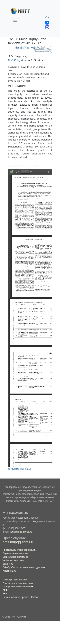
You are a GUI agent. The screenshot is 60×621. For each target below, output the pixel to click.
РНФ (4, 593)
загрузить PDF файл (19, 468)
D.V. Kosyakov (17, 60)
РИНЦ (19, 48)
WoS (40, 48)
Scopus (47, 48)
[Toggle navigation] (15, 21)
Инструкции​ (9, 570)
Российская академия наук (17, 583)
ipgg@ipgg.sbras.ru (21, 531)
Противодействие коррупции (19, 549)
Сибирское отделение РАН (17, 586)
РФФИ (5, 590)
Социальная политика (15, 556)
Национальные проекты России (20, 597)
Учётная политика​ (13, 560)
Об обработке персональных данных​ (23, 567)
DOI (49, 51)
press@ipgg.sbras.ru (18, 542)
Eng (46, 16)
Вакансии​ (8, 563)
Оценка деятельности (15, 553)
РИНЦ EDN (29, 48)
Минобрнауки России (14, 579)
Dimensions (39, 51)
